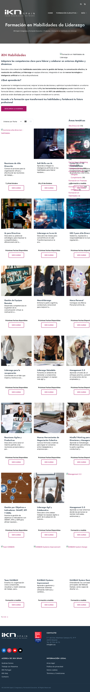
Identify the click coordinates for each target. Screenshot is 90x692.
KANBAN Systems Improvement (45, 581)
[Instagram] (9, 650)
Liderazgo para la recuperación (12, 372)
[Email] (20, 650)
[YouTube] (15, 650)
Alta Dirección (74, 126)
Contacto (5, 677)
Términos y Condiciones (56, 673)
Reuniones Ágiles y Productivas (13, 439)
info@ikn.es (51, 644)
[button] (84, 13)
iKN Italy (5, 673)
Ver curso (16, 188)
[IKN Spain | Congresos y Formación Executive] (19, 13)
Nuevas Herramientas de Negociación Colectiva (48, 439)
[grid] (25, 121)
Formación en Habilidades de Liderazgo (74, 196)
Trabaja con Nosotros (10, 666)
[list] (30, 121)
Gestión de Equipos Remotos (13, 302)
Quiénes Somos (7, 663)
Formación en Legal (76, 171)
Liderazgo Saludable (46, 370)
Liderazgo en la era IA (47, 233)
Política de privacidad (55, 666)
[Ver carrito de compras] (85, 4)
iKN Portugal (6, 670)
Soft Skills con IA (44, 163)
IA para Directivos (12, 233)
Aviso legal (51, 663)
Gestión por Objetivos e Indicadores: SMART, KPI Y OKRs (15, 510)
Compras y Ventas (76, 168)
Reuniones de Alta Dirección (12, 165)
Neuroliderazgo (44, 300)
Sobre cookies (52, 670)
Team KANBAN (11, 580)
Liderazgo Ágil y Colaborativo (44, 509)
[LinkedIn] (4, 650)
